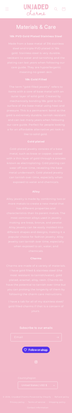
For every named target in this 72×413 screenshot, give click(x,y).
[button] (7, 9)
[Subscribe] (58, 337)
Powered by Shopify (40, 396)
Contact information (37, 407)
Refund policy (62, 397)
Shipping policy (57, 402)
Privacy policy (17, 402)
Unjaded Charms (20, 396)
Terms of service (36, 402)
